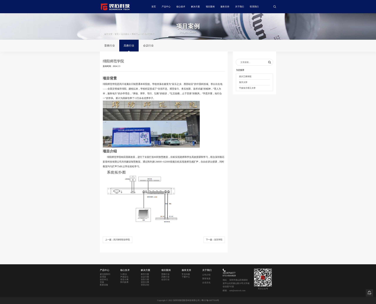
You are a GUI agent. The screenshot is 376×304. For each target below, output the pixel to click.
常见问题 (186, 274)
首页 (153, 6)
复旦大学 (243, 82)
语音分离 (124, 279)
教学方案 (145, 274)
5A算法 (123, 274)
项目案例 (210, 6)
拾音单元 (104, 279)
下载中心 (186, 277)
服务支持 (224, 6)
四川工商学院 (245, 76)
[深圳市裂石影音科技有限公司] (115, 6)
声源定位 (124, 277)
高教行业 (136, 34)
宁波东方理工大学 (247, 88)
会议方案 (145, 277)
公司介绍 (206, 275)
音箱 (102, 282)
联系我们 (254, 6)
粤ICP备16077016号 (210, 300)
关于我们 (239, 6)
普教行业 (109, 45)
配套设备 (104, 285)
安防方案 (145, 279)
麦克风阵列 (105, 274)
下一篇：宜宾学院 (214, 240)
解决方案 (195, 6)
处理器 (103, 277)
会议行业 (148, 45)
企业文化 (206, 282)
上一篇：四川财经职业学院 (117, 240)
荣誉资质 (206, 279)
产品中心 (166, 6)
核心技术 (180, 6)
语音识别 (145, 285)
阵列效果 (124, 282)
